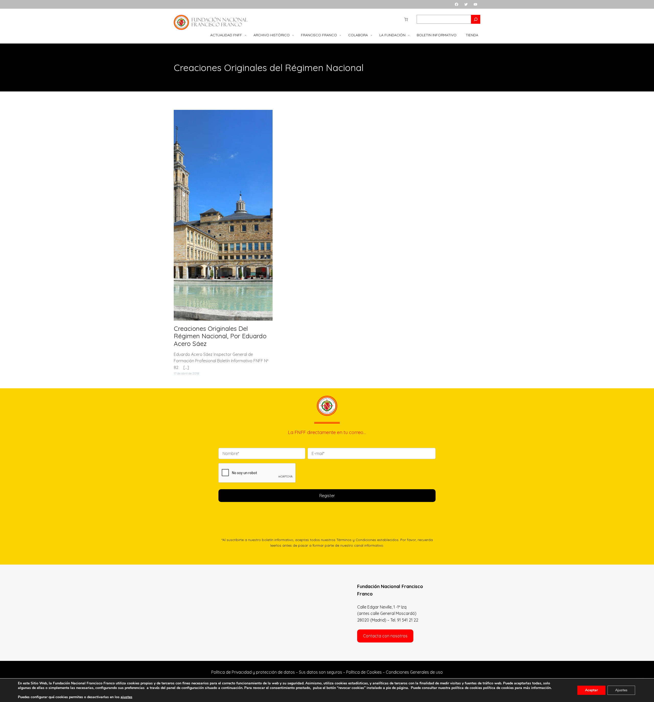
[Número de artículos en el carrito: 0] (406, 19)
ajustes (126, 697)
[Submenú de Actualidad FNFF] (245, 35)
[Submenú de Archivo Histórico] (293, 35)
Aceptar (591, 690)
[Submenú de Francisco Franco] (340, 35)
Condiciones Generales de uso (414, 672)
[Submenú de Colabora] (371, 35)
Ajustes (621, 690)
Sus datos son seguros (320, 672)
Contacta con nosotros (385, 635)
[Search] (475, 19)
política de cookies (498, 687)
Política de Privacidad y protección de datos (253, 672)
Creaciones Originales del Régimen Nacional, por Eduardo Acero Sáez (220, 336)
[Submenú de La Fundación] (409, 35)
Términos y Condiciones (356, 539)
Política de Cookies (364, 672)
